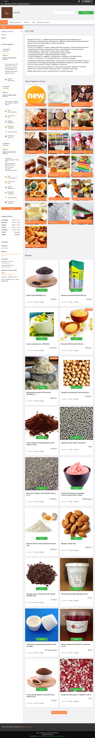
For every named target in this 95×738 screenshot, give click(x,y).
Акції (33, 22)
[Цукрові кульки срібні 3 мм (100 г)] (76, 423)
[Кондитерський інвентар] (59, 190)
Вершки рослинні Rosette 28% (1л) (73, 295)
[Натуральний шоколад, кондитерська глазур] (82, 96)
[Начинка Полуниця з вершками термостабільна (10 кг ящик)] (76, 473)
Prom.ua (56, 733)
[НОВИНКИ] (36, 96)
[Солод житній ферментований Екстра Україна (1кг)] (41, 675)
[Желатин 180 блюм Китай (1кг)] (76, 324)
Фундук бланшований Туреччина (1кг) (75, 392)
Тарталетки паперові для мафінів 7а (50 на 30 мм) (11, 103)
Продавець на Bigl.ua (47, 734)
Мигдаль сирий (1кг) (68, 543)
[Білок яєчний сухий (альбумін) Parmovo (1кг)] (41, 524)
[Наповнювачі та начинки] (36, 190)
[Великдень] (82, 119)
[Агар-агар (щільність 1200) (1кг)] (41, 324)
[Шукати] (75, 12)
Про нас (3, 34)
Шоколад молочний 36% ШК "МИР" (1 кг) (11, 68)
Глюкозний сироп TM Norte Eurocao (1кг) (11, 65)
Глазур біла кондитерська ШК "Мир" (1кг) (12, 160)
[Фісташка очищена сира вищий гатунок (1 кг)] (41, 473)
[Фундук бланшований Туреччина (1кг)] (76, 373)
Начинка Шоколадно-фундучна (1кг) (74, 594)
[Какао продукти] (36, 143)
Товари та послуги (14, 22)
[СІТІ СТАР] (7, 12)
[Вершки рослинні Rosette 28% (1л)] (76, 276)
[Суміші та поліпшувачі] (36, 237)
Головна (3, 22)
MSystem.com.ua (26, 726)
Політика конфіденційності (58, 736)
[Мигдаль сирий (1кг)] (76, 524)
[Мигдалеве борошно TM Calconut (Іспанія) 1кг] (41, 373)
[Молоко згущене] (36, 166)
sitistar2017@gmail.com (8, 274)
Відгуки (3, 38)
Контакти (26, 22)
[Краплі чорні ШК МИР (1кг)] (41, 276)
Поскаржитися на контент (43, 736)
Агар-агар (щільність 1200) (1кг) (38, 344)
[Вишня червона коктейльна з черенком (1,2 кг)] (76, 624)
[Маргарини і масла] (36, 213)
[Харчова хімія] (59, 213)
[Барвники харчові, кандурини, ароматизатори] (82, 166)
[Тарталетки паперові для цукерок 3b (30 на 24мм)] (41, 624)
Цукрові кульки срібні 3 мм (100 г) (73, 443)
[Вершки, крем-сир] (59, 96)
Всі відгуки (11, 208)
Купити (42, 290)
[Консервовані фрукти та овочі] (82, 190)
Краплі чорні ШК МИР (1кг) (36, 295)
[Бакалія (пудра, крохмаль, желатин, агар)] (59, 166)
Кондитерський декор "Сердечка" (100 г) (76, 695)
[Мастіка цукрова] (59, 143)
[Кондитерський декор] (82, 143)
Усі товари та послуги (58, 712)
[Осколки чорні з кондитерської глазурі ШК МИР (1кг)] (41, 574)
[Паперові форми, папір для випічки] (82, 213)
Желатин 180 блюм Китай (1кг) (72, 344)
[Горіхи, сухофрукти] (36, 119)
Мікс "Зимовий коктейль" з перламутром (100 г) (11, 168)
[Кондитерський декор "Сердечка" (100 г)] (76, 675)
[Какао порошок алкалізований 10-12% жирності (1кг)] (41, 423)
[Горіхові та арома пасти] (59, 119)
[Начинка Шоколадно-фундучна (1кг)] (76, 574)
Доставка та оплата (44, 22)
